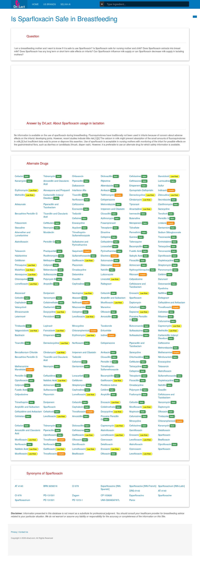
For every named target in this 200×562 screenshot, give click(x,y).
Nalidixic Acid (49, 380)
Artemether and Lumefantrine (22, 234)
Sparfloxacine (165, 495)
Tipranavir (134, 204)
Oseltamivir (49, 307)
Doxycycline (49, 311)
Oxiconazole (164, 283)
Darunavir (163, 279)
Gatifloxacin (78, 260)
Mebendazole (50, 269)
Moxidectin (48, 232)
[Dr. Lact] (19, 4)
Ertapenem (134, 185)
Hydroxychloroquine (139, 269)
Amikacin (105, 190)
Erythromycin (21, 190)
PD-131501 (49, 495)
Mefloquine (48, 260)
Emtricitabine (164, 241)
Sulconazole (107, 260)
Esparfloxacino (136, 495)
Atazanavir (20, 293)
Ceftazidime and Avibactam (171, 302)
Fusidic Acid (135, 250)
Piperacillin (77, 180)
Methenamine (165, 352)
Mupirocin (134, 411)
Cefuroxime (164, 321)
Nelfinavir (76, 302)
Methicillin (20, 194)
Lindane (162, 222)
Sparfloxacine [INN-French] (142, 486)
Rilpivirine (105, 180)
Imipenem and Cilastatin (113, 208)
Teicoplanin (106, 227)
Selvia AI (65, 4)
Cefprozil (47, 265)
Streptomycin (164, 265)
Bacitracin (20, 335)
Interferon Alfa (79, 190)
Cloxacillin (106, 213)
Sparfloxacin (135, 297)
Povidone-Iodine (109, 385)
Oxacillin (76, 279)
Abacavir (76, 297)
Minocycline (78, 325)
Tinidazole (20, 325)
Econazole (77, 208)
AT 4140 (19, 486)
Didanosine (106, 265)
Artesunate (20, 204)
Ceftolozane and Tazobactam (137, 285)
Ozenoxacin (106, 439)
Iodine (104, 335)
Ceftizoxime (78, 204)
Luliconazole (107, 274)
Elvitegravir (163, 297)
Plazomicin (77, 265)
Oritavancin (77, 176)
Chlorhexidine (136, 356)
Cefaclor (19, 176)
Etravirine (105, 232)
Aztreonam (134, 265)
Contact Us (23, 532)
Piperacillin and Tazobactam (50, 206)
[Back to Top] (195, 17)
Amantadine (135, 208)
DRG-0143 (134, 490)
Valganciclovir (21, 330)
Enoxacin (133, 293)
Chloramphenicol (80, 330)
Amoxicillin (106, 316)
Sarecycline (164, 208)
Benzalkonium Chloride (26, 352)
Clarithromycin (165, 204)
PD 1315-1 (77, 500)
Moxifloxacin (107, 302)
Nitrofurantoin (165, 356)
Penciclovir (48, 316)
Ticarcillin (76, 194)
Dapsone (133, 311)
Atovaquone (21, 274)
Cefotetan (163, 311)
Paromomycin (165, 269)
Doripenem (48, 293)
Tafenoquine (135, 241)
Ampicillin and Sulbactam (113, 297)
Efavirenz (105, 255)
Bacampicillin (135, 246)
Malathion (20, 269)
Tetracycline (164, 246)
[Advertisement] (100, 90)
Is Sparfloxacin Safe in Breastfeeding (64, 18)
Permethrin (134, 232)
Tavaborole (106, 325)
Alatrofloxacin (21, 241)
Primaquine (20, 265)
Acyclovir (76, 227)
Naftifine (162, 293)
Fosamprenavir (108, 222)
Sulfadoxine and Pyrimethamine (80, 243)
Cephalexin (20, 302)
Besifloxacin (164, 439)
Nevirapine (77, 293)
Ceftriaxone (135, 180)
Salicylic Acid (135, 255)
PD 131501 (49, 500)
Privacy (14, 532)
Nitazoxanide (78, 307)
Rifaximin (162, 316)
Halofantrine (21, 255)
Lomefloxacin (21, 283)
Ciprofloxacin (164, 255)
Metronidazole (108, 204)
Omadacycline (79, 269)
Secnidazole (164, 199)
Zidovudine (163, 194)
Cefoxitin (19, 297)
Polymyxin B (49, 279)
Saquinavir (77, 250)
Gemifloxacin (135, 430)
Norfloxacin (77, 199)
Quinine (133, 236)
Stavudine (20, 227)
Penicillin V (163, 218)
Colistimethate (50, 302)
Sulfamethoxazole (81, 255)
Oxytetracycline (165, 260)
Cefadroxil (134, 307)
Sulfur (161, 185)
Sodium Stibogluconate (169, 232)
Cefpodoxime (135, 279)
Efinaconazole (22, 311)
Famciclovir (49, 330)
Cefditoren (20, 260)
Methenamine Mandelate (21, 368)
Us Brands (49, 4)
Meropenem (135, 222)
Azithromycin (107, 218)
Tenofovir (162, 213)
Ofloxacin (105, 311)
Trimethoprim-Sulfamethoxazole (81, 234)
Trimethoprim (21, 402)
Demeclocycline (137, 194)
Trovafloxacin (164, 307)
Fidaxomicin (21, 222)
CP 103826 (106, 495)
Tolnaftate (134, 227)
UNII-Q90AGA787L (110, 500)
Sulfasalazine (135, 330)
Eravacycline (78, 222)
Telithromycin (107, 194)
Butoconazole (136, 325)
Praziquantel (49, 250)
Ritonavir (133, 274)
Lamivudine (164, 180)
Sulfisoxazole (49, 274)
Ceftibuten (48, 222)
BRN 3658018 (50, 486)
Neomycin (48, 227)
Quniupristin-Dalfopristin (141, 190)
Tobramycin (49, 176)
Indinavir (162, 190)
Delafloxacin (164, 430)
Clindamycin (135, 199)
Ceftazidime (106, 241)
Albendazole (107, 185)
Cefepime (105, 236)
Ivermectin (134, 213)
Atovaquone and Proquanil (56, 190)
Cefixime (76, 218)
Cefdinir (162, 274)
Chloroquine (21, 279)
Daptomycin (135, 302)
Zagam (75, 495)
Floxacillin (134, 260)
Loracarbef (106, 246)
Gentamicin (163, 227)
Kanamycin (20, 180)
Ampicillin (48, 283)
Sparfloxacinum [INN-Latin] (171, 486)
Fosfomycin (135, 394)
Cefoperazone (108, 199)
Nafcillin (104, 269)
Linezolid (105, 279)
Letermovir (20, 316)
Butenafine (134, 218)
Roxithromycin (50, 255)
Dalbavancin (78, 185)
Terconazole (164, 250)
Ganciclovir (163, 176)
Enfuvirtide (106, 330)
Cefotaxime (135, 176)
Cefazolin (105, 293)
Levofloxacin (78, 316)
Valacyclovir (20, 307)
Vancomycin (49, 297)
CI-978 (18, 495)
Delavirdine (77, 274)
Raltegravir (106, 283)
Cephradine (78, 283)
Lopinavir (47, 325)
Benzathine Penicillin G (26, 213)
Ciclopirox (77, 311)
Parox (132, 500)
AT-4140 (162, 490)
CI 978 (75, 486)
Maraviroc (106, 307)
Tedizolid (76, 213)
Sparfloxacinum (22, 500)
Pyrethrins (163, 288)
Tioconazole (164, 236)
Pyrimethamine (108, 250)
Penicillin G (48, 241)
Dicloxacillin (106, 176)
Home (35, 4)
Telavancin (20, 250)
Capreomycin (164, 325)
